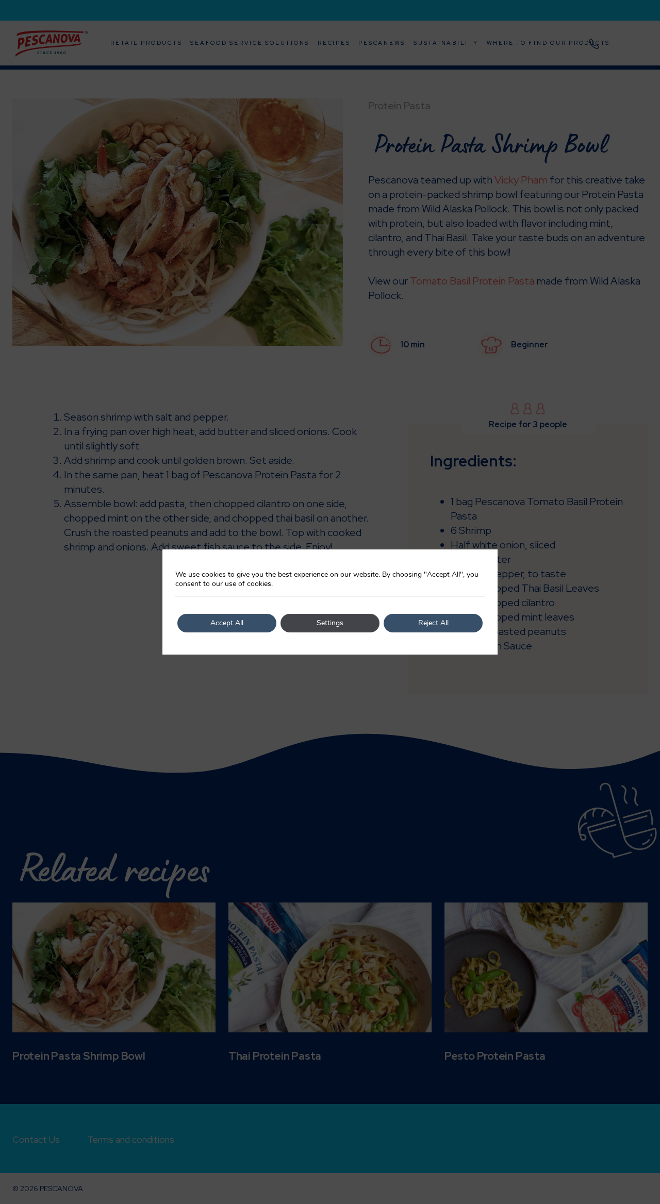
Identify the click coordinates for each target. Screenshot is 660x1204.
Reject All (433, 623)
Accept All (226, 623)
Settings (330, 623)
